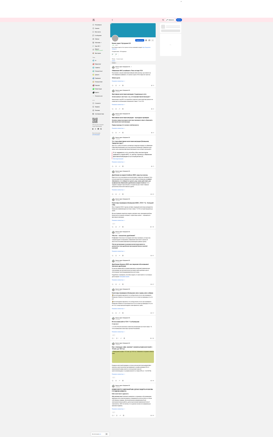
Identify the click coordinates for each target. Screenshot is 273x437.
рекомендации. (96, 134)
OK (106, 434)
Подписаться (139, 40)
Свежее (114, 63)
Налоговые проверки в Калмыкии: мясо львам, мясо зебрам (132, 293)
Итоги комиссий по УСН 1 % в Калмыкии (125, 322)
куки (100, 434)
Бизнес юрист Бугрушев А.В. (122, 66)
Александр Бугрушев (118, 158)
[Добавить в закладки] (116, 85)
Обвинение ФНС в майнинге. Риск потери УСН (127, 70)
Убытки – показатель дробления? (123, 235)
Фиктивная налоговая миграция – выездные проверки (130, 117)
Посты (113, 59)
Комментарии (119, 59)
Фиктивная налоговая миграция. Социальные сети (129, 94)
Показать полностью (118, 81)
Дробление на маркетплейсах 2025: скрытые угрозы (130, 175)
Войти (179, 20)
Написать (171, 20)
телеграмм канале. (124, 276)
